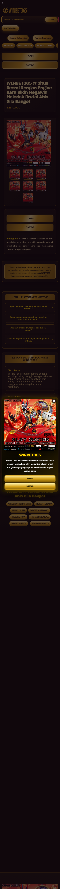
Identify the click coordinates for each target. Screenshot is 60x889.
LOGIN (30, 478)
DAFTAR (30, 486)
